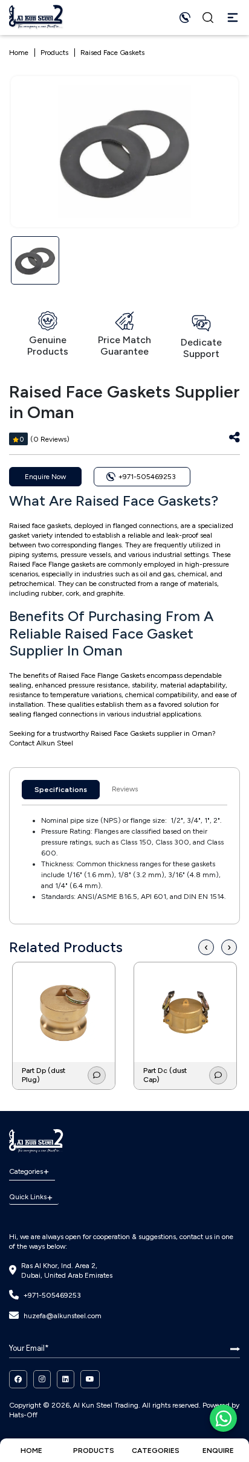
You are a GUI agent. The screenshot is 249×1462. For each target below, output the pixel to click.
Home (18, 52)
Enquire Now (45, 476)
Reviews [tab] (125, 789)
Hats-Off (23, 1415)
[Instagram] (42, 1379)
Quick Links (28, 1197)
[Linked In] (65, 1379)
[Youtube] (90, 1379)
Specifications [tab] (60, 789)
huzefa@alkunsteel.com (63, 1316)
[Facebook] (18, 1379)
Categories (26, 1171)
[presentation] (206, 947)
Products (54, 52)
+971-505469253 (52, 1295)
